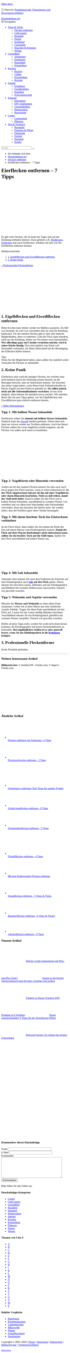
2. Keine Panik (15, 259)
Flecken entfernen (23, 30)
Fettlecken (6, 242)
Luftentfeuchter (16, 1324)
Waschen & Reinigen (25, 47)
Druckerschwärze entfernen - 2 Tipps (27, 760)
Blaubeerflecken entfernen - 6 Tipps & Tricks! (31, 916)
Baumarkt (19, 127)
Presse (31, 1342)
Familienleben (21, 89)
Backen (18, 71)
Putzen (17, 39)
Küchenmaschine (17, 1321)
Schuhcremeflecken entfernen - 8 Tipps (28, 808)
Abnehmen (20, 56)
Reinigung (54, 632)
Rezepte (18, 80)
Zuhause (12, 97)
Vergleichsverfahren (28, 1345)
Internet (12, 1216)
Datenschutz (56, 1342)
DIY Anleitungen (23, 103)
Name (4, 1149)
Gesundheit (14, 53)
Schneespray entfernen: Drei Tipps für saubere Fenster (35, 788)
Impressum (42, 1342)
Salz (30, 582)
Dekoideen (20, 100)
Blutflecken (57, 239)
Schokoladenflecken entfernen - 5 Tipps (28, 828)
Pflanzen (18, 121)
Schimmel (19, 42)
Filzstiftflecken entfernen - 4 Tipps (25, 856)
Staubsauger (14, 1336)
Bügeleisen (13, 1318)
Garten (11, 115)
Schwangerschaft (23, 95)
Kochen (12, 68)
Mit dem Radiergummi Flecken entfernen (29, 876)
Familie (11, 83)
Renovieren (20, 112)
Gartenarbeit (20, 118)
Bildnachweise (8, 1345)
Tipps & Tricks (15, 27)
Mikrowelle (14, 1327)
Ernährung (19, 59)
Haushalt (18, 36)
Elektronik (19, 133)
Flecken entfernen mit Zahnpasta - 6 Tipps (29, 740)
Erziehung (19, 86)
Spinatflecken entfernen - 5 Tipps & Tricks (29, 896)
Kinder (17, 142)
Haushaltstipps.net (17, 156)
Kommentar (7, 1155)
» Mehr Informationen (12, 405)
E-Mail (4, 1152)
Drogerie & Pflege (23, 130)
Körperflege (20, 65)
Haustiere (19, 92)
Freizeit (18, 136)
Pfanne (11, 1330)
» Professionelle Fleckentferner (17, 265)
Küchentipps (20, 77)
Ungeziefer (20, 45)
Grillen (17, 74)
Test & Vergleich (16, 124)
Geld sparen (20, 33)
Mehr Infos (7, 4)
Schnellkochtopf (16, 1333)
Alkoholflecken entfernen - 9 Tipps (26, 934)
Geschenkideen (22, 106)
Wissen (18, 50)
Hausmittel (19, 62)
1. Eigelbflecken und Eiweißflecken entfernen (31, 256)
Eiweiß (24, 421)
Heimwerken (21, 109)
